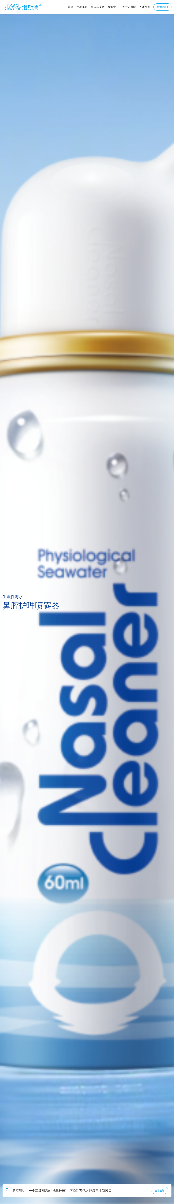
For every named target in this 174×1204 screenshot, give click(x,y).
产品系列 (82, 7)
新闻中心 (113, 7)
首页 (70, 7)
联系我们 (162, 7)
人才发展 (144, 7)
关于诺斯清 (129, 7)
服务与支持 (98, 7)
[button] (6, 1188)
